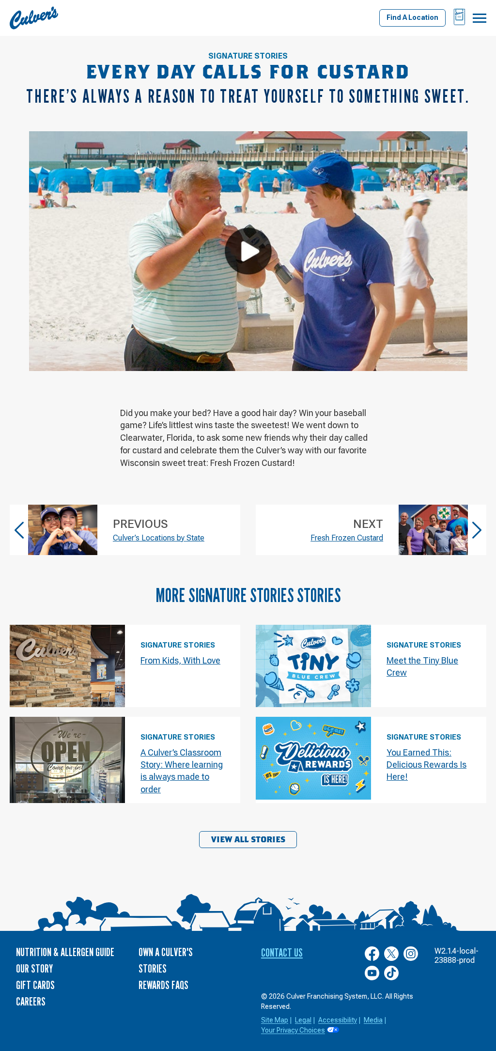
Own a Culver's (166, 952)
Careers (31, 1001)
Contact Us (282, 952)
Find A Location (412, 17)
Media (373, 1020)
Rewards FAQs (163, 985)
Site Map (274, 1020)
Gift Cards (35, 985)
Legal (303, 1020)
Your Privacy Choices (293, 1030)
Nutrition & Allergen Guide (65, 952)
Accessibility (337, 1020)
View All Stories (248, 839)
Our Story (34, 968)
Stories (153, 968)
